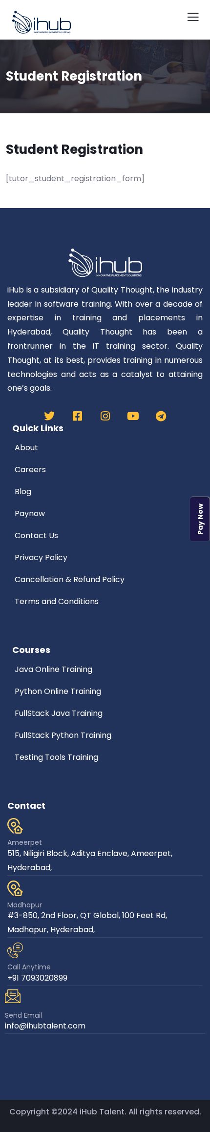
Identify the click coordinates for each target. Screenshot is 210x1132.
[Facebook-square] (77, 416)
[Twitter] (49, 416)
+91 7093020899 (37, 978)
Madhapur (24, 905)
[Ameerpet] (15, 826)
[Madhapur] (15, 888)
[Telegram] (160, 416)
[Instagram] (105, 416)
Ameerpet (24, 842)
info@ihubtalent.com (45, 1025)
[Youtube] (132, 416)
